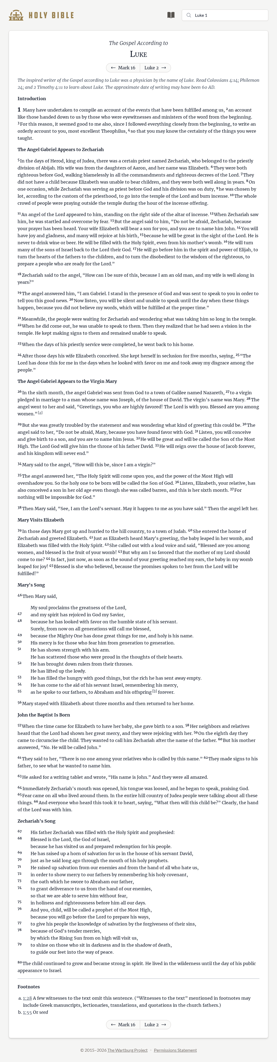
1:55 (27, 1012)
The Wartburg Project (127, 1050)
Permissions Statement (175, 1050)
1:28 (27, 998)
